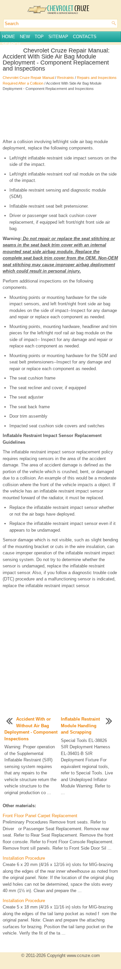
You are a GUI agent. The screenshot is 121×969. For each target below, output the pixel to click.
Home (8, 36)
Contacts (84, 36)
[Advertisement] (60, 115)
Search (11, 44)
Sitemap (58, 36)
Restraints (65, 78)
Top (39, 36)
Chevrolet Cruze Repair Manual (28, 78)
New (25, 36)
